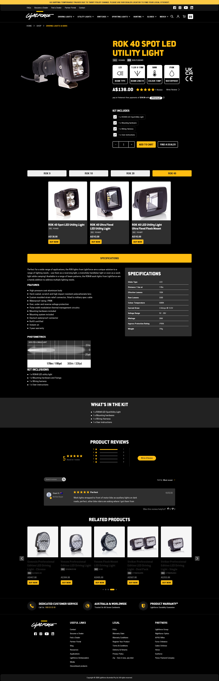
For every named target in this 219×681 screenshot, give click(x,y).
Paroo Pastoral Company (164, 658)
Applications (75, 653)
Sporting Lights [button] (120, 16)
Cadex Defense (161, 645)
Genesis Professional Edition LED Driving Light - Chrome (40, 565)
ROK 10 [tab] (89, 173)
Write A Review (147, 458)
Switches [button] (102, 16)
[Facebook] (174, 7)
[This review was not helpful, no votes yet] (173, 509)
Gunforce (158, 653)
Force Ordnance (161, 641)
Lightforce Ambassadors (79, 658)
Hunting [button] (137, 16)
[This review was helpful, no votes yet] (168, 509)
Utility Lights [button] (85, 16)
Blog (72, 645)
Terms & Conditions (120, 645)
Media (72, 662)
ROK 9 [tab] (47, 173)
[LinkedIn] (191, 7)
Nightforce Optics (162, 633)
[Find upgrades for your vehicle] (190, 16)
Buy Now (54, 242)
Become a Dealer (41, 7)
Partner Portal (70, 7)
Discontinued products (78, 666)
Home (29, 25)
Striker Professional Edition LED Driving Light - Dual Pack (140, 565)
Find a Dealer (56, 7)
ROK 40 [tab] (172, 173)
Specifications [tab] (109, 258)
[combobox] (166, 480)
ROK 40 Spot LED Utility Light (66, 224)
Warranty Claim (118, 633)
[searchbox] (52, 479)
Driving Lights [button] (65, 16)
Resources (74, 649)
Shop (38, 25)
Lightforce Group (161, 629)
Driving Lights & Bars (56, 25)
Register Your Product (121, 641)
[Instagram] (180, 7)
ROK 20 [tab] (130, 173)
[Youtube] (186, 7)
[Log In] (178, 16)
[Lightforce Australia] (44, 626)
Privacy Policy (118, 653)
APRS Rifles (160, 637)
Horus (157, 649)
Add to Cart (146, 144)
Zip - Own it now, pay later (123, 658)
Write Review (172, 89)
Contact (82, 7)
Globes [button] (151, 16)
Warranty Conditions (120, 637)
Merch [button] (163, 16)
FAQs (29, 7)
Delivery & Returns (120, 649)
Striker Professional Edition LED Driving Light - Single (173, 565)
